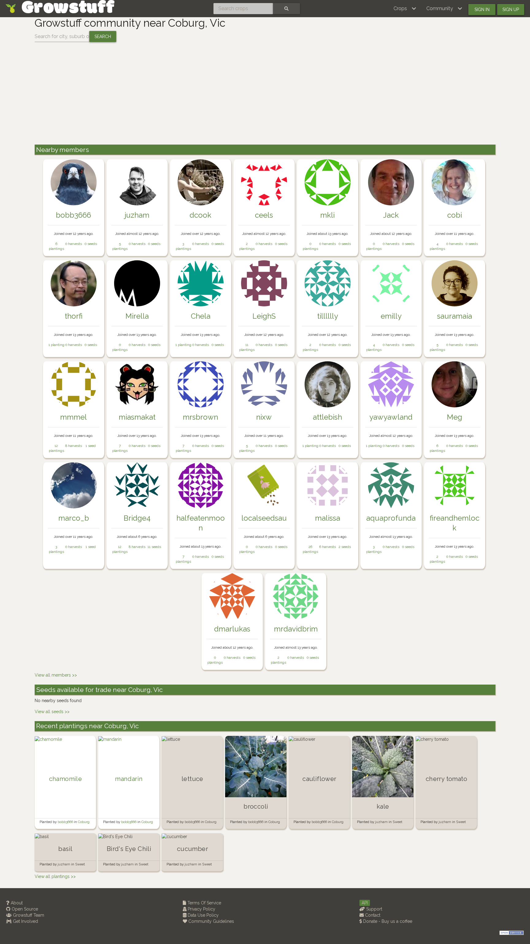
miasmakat (137, 417)
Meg (454, 417)
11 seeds (154, 547)
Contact (372, 915)
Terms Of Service (203, 902)
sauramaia (454, 316)
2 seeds (345, 547)
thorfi (74, 316)
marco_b (73, 518)
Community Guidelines (210, 921)
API (365, 902)
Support (373, 909)
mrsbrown (200, 417)
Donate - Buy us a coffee (387, 921)
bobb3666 (73, 215)
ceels (264, 215)
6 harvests (327, 547)
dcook (200, 215)
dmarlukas (232, 628)
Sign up (510, 9)
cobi (454, 215)
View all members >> (56, 675)
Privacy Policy (200, 909)
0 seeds (91, 244)
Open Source (24, 909)
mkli (327, 215)
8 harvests (73, 446)
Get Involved (25, 921)
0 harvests (73, 244)
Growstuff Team (28, 915)
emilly (391, 316)
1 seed (91, 446)
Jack (391, 215)
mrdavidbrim (296, 628)
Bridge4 (137, 518)
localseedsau (264, 518)
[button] (405, 8)
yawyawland (391, 417)
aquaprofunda (391, 518)
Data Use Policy (202, 915)
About (16, 902)
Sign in (482, 9)
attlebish (327, 417)
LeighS (264, 316)
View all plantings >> (55, 876)
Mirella (137, 316)
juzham (137, 215)
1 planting (56, 345)
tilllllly (327, 316)
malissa (327, 518)
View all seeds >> (52, 711)
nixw (264, 417)
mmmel (73, 417)
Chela (200, 316)
